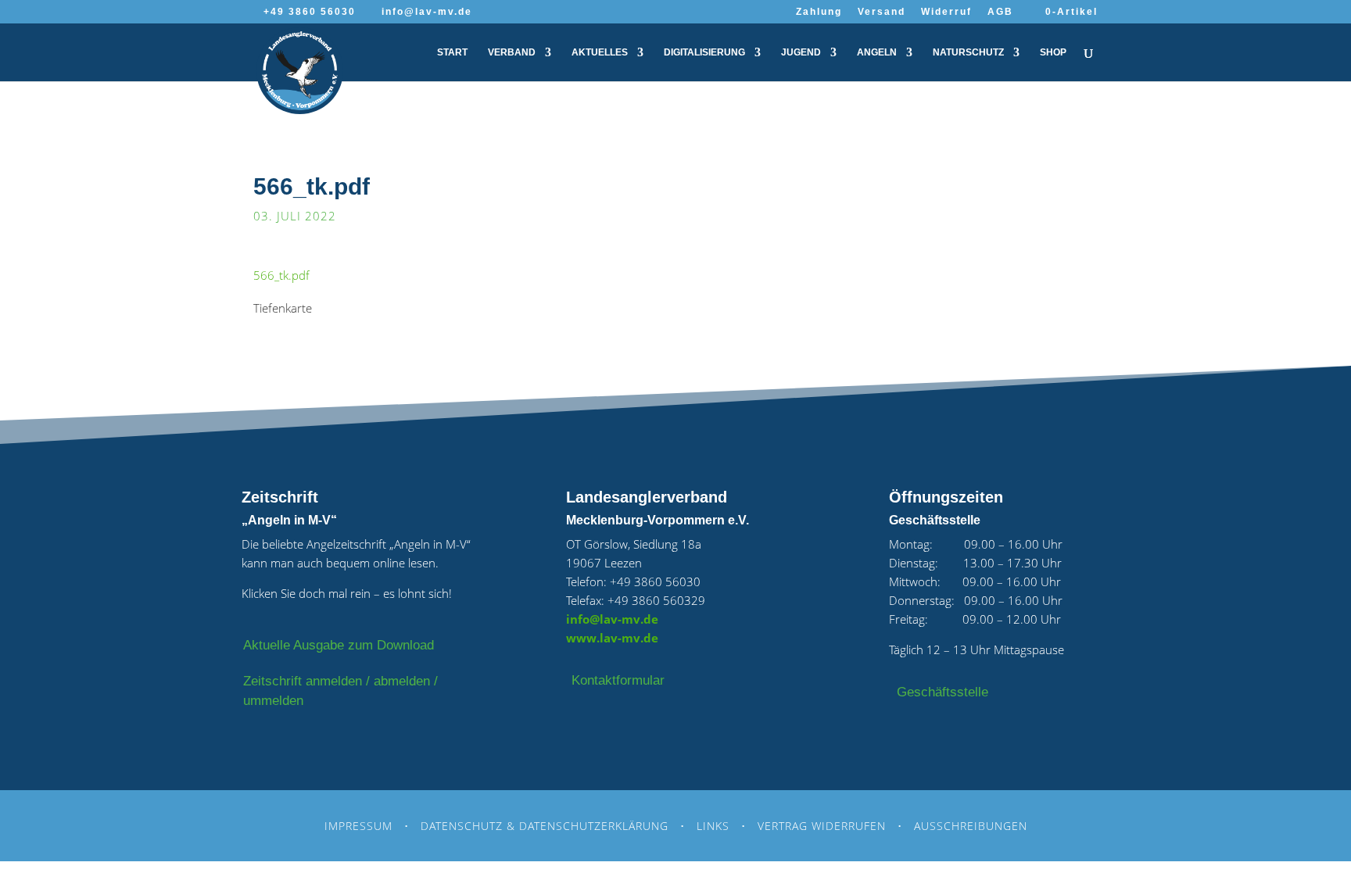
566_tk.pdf (281, 275)
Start (452, 52)
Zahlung (819, 12)
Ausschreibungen (970, 825)
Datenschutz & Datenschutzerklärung (544, 825)
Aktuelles (600, 52)
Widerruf (946, 12)
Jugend (801, 52)
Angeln (877, 52)
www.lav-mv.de (612, 638)
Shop (1053, 52)
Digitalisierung (704, 52)
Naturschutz (968, 52)
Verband (512, 52)
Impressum (358, 825)
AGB (1000, 12)
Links (713, 825)
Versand (881, 12)
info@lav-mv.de (612, 619)
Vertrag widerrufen (822, 825)
